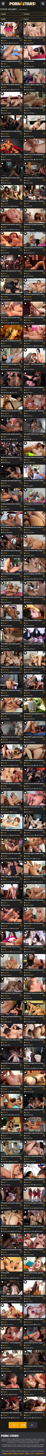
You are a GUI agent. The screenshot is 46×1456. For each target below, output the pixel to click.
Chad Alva (39, 1231)
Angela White (29, 43)
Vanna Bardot (14, 43)
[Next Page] (32, 1425)
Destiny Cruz (29, 346)
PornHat (28, 1298)
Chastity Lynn (29, 136)
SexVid (4, 40)
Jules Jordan (29, 1324)
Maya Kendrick (16, 672)
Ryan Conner (6, 322)
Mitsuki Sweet (6, 183)
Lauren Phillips (29, 113)
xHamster (5, 413)
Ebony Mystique (7, 532)
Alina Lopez (29, 1301)
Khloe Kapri (28, 602)
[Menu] (3, 3)
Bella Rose (5, 695)
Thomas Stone (6, 1138)
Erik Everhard (29, 66)
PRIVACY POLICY (18, 1453)
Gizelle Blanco (39, 346)
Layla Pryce (29, 812)
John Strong (39, 159)
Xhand (4, 250)
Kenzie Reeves (29, 89)
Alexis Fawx (29, 416)
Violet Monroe (40, 1208)
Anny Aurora (6, 66)
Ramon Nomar (15, 229)
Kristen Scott (16, 1301)
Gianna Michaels (30, 1161)
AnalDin (27, 87)
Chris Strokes (38, 1278)
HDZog (27, 273)
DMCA (27, 1453)
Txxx (3, 157)
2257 (32, 1453)
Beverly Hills (29, 1185)
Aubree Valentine (7, 579)
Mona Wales (6, 136)
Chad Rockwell (7, 555)
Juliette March (39, 1371)
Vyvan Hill (14, 392)
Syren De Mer (15, 835)
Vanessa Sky (6, 1045)
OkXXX (27, 203)
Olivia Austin (29, 486)
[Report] (21, 40)
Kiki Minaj (28, 439)
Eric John (37, 858)
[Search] (43, 3)
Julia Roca (5, 1394)
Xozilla (27, 436)
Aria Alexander (7, 1021)
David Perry (38, 1185)
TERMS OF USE (7, 1453)
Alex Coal (14, 812)
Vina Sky (38, 1324)
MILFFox (4, 110)
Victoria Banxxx (30, 649)
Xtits (27, 483)
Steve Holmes (6, 299)
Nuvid (27, 64)
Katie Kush (28, 998)
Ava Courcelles (30, 1231)
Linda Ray (5, 1161)
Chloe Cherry (14, 742)
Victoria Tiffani (29, 229)
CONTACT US (39, 1453)
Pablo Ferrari (29, 788)
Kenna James (6, 998)
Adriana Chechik (7, 369)
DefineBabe (29, 669)
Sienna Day (5, 276)
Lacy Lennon (6, 1185)
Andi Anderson (29, 719)
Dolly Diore (5, 392)
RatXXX (27, 110)
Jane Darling (29, 276)
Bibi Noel (28, 672)
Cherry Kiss (29, 183)
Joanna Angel (6, 113)
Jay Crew (5, 43)
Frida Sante (38, 788)
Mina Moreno (29, 975)
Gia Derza (28, 299)
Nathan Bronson (30, 952)
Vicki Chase (6, 719)
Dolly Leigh (28, 1278)
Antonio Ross (6, 462)
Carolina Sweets (30, 1021)
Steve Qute (5, 253)
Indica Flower (29, 905)
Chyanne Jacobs (7, 416)
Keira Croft (28, 206)
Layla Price (5, 229)
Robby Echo (16, 89)
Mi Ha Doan (6, 509)
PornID (27, 180)
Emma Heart (15, 1278)
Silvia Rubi (14, 1394)
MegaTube (28, 40)
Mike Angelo (36, 672)
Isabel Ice (16, 206)
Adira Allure (6, 649)
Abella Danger (6, 788)
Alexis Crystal (29, 1208)
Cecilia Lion (6, 835)
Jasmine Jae (6, 928)
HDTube (27, 250)
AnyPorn (5, 297)
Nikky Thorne (6, 159)
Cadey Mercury (30, 462)
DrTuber (5, 203)
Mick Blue (18, 369)
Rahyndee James (7, 1324)
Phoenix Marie (29, 555)
